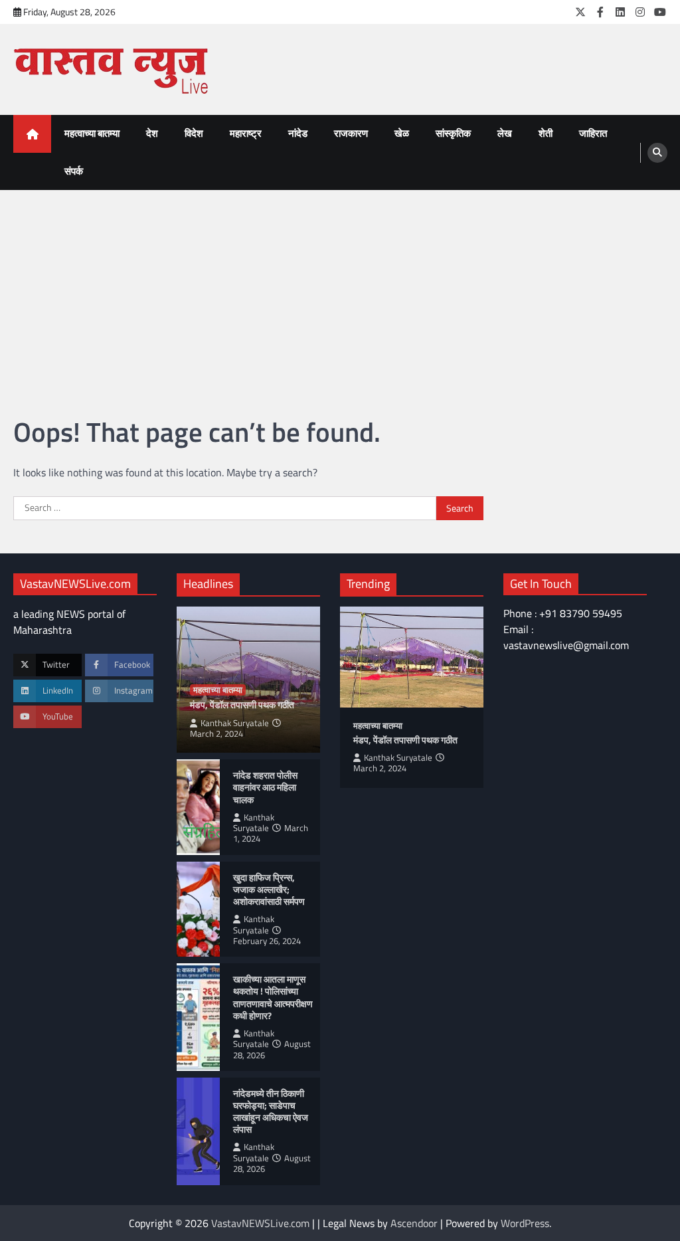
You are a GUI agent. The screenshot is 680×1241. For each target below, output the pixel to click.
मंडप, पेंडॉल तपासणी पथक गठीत (242, 705)
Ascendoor (414, 1223)
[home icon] (32, 134)
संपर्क (73, 171)
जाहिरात (593, 133)
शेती (545, 133)
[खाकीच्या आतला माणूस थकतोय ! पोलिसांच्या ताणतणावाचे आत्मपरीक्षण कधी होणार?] (198, 1017)
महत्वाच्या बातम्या (92, 133)
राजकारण (351, 133)
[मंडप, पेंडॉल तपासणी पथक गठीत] (411, 657)
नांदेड (297, 133)
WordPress (525, 1223)
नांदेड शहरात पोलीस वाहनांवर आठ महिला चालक (265, 787)
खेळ (401, 133)
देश (152, 133)
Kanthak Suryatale (235, 723)
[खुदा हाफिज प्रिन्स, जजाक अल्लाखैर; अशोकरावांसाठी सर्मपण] (198, 909)
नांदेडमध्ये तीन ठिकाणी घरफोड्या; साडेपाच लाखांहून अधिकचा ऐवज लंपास (270, 1111)
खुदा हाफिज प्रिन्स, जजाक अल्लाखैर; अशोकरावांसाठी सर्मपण (269, 889)
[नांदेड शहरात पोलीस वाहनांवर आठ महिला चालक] (198, 807)
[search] (657, 153)
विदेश (194, 133)
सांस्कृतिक (453, 133)
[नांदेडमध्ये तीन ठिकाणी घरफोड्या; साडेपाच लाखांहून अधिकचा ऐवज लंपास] (198, 1131)
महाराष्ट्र (246, 133)
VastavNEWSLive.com (260, 1223)
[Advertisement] (340, 290)
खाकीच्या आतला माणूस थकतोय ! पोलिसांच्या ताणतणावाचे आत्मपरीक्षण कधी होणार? (273, 997)
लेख (504, 133)
